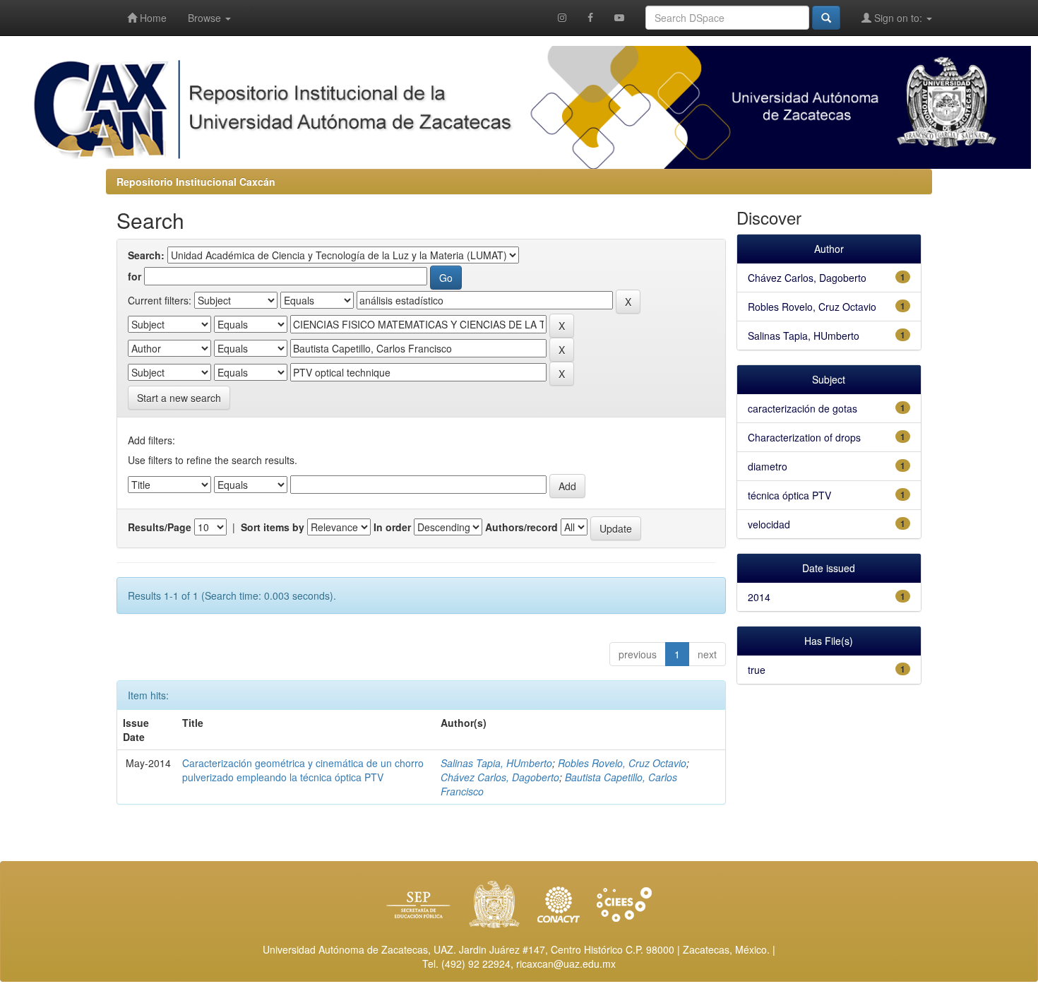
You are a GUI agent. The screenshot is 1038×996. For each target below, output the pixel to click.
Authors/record (521, 527)
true (756, 670)
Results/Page (159, 527)
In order (392, 527)
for (134, 276)
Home (152, 18)
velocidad (769, 524)
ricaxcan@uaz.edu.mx (566, 963)
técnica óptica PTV (789, 495)
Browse (206, 18)
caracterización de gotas (802, 408)
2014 (759, 597)
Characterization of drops (804, 437)
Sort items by (272, 527)
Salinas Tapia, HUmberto (496, 763)
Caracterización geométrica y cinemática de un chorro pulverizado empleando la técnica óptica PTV (303, 770)
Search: (146, 255)
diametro (767, 466)
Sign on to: (898, 18)
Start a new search (179, 398)
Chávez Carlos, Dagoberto (500, 777)
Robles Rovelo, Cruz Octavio (622, 763)
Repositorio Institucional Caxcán (196, 181)
